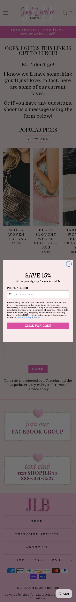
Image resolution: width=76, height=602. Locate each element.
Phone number (17, 288)
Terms (37, 317)
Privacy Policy (24, 317)
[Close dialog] (69, 264)
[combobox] (12, 294)
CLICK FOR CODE (38, 326)
